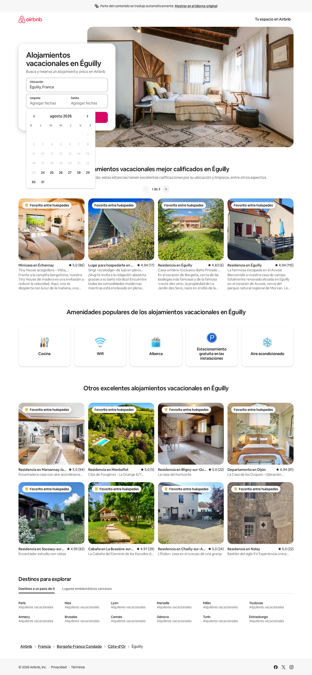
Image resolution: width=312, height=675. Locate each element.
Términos (78, 667)
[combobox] (67, 87)
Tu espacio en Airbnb (273, 19)
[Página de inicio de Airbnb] (30, 19)
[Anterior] (146, 189)
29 (88, 172)
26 (61, 172)
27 (70, 172)
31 (42, 182)
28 (79, 172)
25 (52, 172)
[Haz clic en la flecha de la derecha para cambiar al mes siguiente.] (87, 116)
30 (34, 182)
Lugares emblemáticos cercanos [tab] (87, 589)
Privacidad (59, 667)
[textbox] (46, 103)
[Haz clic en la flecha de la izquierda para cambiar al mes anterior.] (34, 116)
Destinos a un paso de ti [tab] (36, 589)
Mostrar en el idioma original (196, 6)
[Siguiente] (166, 189)
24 (43, 172)
